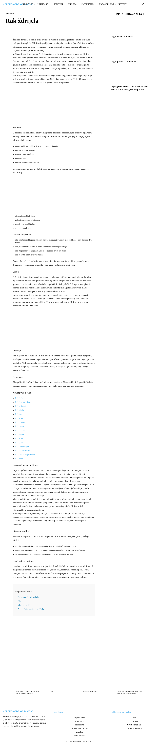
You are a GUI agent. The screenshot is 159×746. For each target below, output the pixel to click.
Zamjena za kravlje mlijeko (28, 597)
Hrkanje (52, 691)
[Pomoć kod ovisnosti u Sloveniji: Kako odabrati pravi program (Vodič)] (130, 681)
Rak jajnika (19, 410)
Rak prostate (20, 422)
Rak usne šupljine (22, 446)
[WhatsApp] (62, 29)
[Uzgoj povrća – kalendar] (131, 51)
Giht (19, 601)
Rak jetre (18, 414)
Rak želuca (19, 459)
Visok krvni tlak (24, 605)
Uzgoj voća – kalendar (122, 36)
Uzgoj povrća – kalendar (123, 61)
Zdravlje (9, 13)
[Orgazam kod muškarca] (96, 681)
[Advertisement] (54, 105)
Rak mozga (19, 426)
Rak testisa (19, 434)
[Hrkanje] (62, 681)
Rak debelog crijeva (23, 402)
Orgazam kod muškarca (90, 691)
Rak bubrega (20, 430)
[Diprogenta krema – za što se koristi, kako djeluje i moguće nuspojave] (131, 76)
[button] (143, 4)
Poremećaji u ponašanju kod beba (31, 609)
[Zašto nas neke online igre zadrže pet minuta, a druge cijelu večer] (28, 681)
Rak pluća (19, 442)
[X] (50, 29)
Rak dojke (19, 398)
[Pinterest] (56, 29)
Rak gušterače (20, 406)
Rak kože (19, 438)
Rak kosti (19, 418)
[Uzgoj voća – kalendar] (131, 26)
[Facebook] (45, 29)
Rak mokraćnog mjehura (25, 454)
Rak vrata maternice (23, 450)
